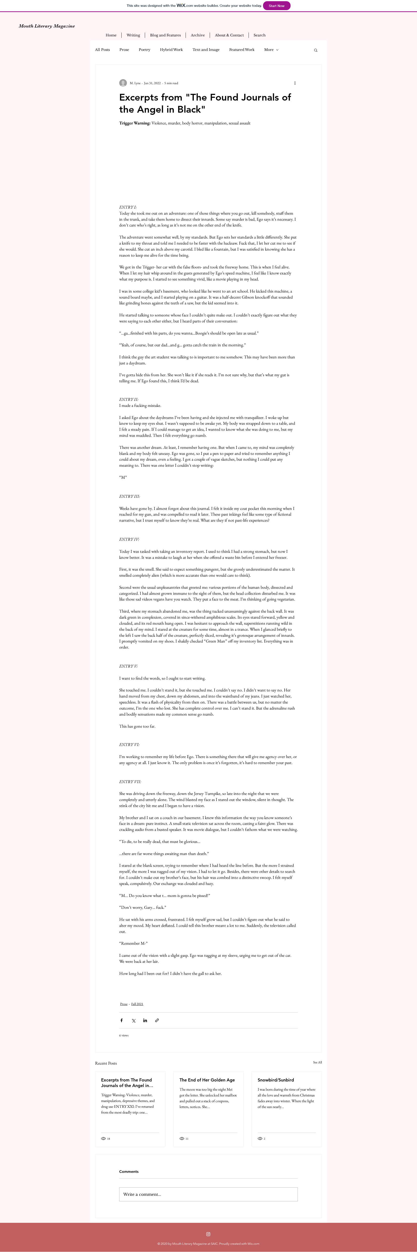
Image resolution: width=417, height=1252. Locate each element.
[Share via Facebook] (121, 1020)
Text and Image (206, 50)
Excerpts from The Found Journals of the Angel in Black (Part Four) (126, 1082)
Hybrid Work (171, 50)
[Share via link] (157, 1020)
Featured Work (242, 50)
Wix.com (253, 1243)
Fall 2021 (137, 1004)
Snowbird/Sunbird (276, 1080)
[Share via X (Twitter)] (133, 1020)
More (269, 50)
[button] (315, 50)
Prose (124, 50)
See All (317, 1062)
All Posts (102, 50)
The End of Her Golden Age (207, 1080)
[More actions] (295, 83)
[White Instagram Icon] (208, 1234)
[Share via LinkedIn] (145, 1020)
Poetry (144, 50)
